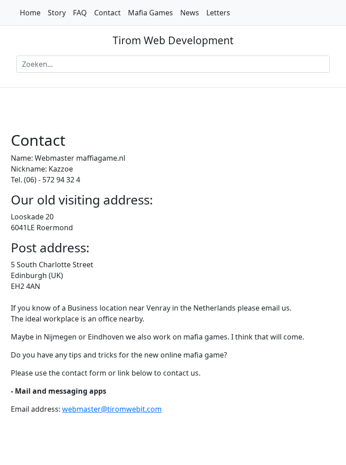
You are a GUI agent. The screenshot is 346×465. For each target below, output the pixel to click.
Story (57, 13)
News (189, 13)
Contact (107, 13)
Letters (218, 13)
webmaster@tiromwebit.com (112, 409)
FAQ (80, 13)
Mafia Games (150, 13)
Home (30, 13)
